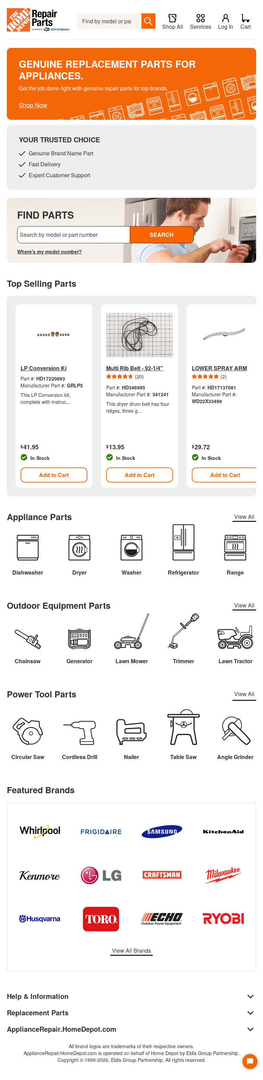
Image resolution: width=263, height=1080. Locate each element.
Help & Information (37, 996)
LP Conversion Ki (43, 368)
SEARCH (162, 235)
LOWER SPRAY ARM (219, 368)
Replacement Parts (37, 1012)
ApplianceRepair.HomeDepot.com (61, 1029)
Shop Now (33, 104)
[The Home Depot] (38, 21)
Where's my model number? (49, 251)
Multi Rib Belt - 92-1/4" (134, 368)
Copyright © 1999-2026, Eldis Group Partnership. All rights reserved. (132, 1059)
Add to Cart (54, 475)
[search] (148, 21)
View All (244, 516)
